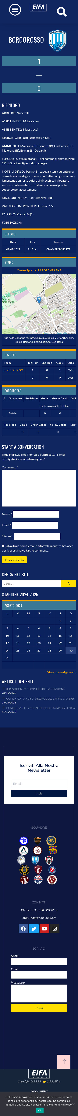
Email (6, 525)
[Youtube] (44, 928)
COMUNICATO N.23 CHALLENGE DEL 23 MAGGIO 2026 (40, 698)
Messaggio (18, 982)
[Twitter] (34, 928)
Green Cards (60, 398)
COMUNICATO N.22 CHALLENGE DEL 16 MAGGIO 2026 (40, 707)
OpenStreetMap (62, 333)
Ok (40, 1110)
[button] (15, 10)
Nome (7, 514)
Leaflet (46, 333)
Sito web (7, 536)
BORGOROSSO (13, 370)
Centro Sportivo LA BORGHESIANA (39, 270)
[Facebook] (23, 928)
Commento (10, 467)
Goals (44, 398)
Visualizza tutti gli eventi (61, 672)
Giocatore (15, 398)
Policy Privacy (39, 1091)
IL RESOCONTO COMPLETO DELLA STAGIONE (35, 689)
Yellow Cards (58, 424)
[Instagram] (54, 928)
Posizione (31, 398)
